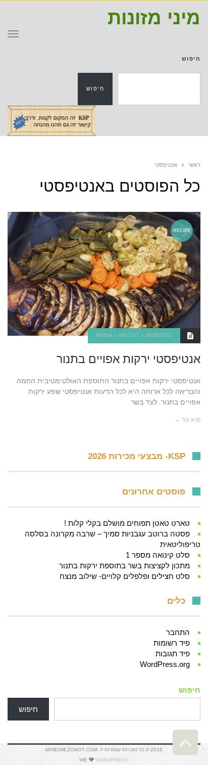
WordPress (112, 759)
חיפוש (191, 59)
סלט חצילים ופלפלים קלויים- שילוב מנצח (125, 576)
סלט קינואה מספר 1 (158, 555)
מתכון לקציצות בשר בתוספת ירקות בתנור (124, 565)
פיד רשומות (171, 643)
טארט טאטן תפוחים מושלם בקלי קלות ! (127, 523)
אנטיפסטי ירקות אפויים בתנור (128, 359)
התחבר (178, 632)
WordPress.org (165, 664)
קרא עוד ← (187, 420)
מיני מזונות (154, 17)
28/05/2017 (159, 335)
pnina (103, 335)
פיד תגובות (172, 653)
